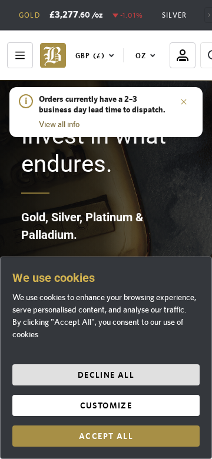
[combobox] (97, 55)
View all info (59, 124)
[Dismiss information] (183, 101)
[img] (53, 55)
